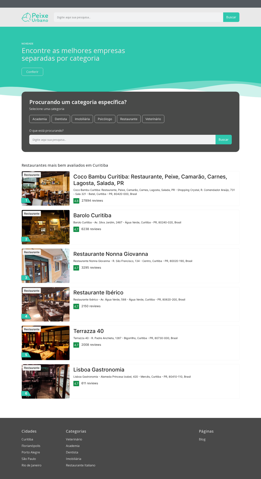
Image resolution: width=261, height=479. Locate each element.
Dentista (61, 119)
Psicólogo (105, 119)
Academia (39, 119)
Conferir (32, 72)
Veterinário (153, 119)
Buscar (231, 17)
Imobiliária (82, 119)
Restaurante (128, 119)
